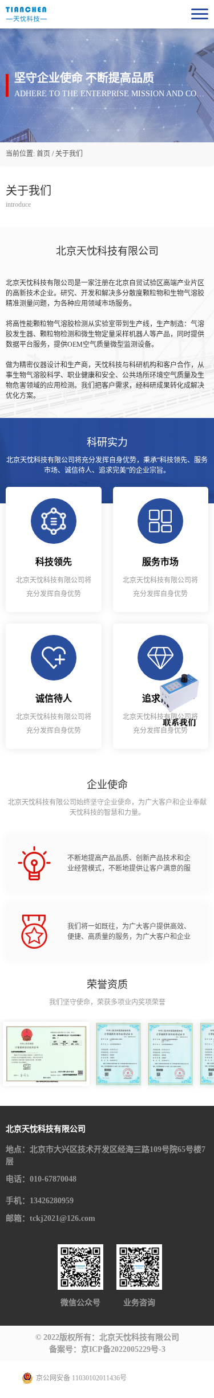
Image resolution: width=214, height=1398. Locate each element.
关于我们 (69, 154)
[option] (46, 1054)
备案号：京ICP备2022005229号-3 (107, 1349)
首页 (43, 154)
